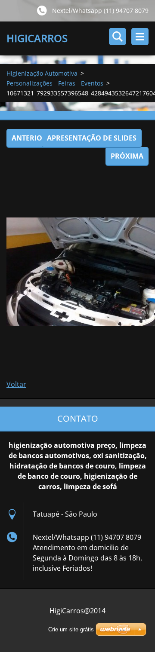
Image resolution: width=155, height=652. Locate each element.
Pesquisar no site (117, 36)
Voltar (16, 384)
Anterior (29, 138)
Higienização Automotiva (42, 73)
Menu (140, 36)
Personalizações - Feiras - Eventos (54, 83)
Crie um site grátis (71, 629)
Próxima (127, 156)
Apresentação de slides (91, 138)
